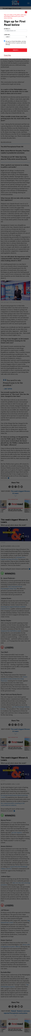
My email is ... (7, 28)
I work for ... (7, 34)
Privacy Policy (7, 55)
